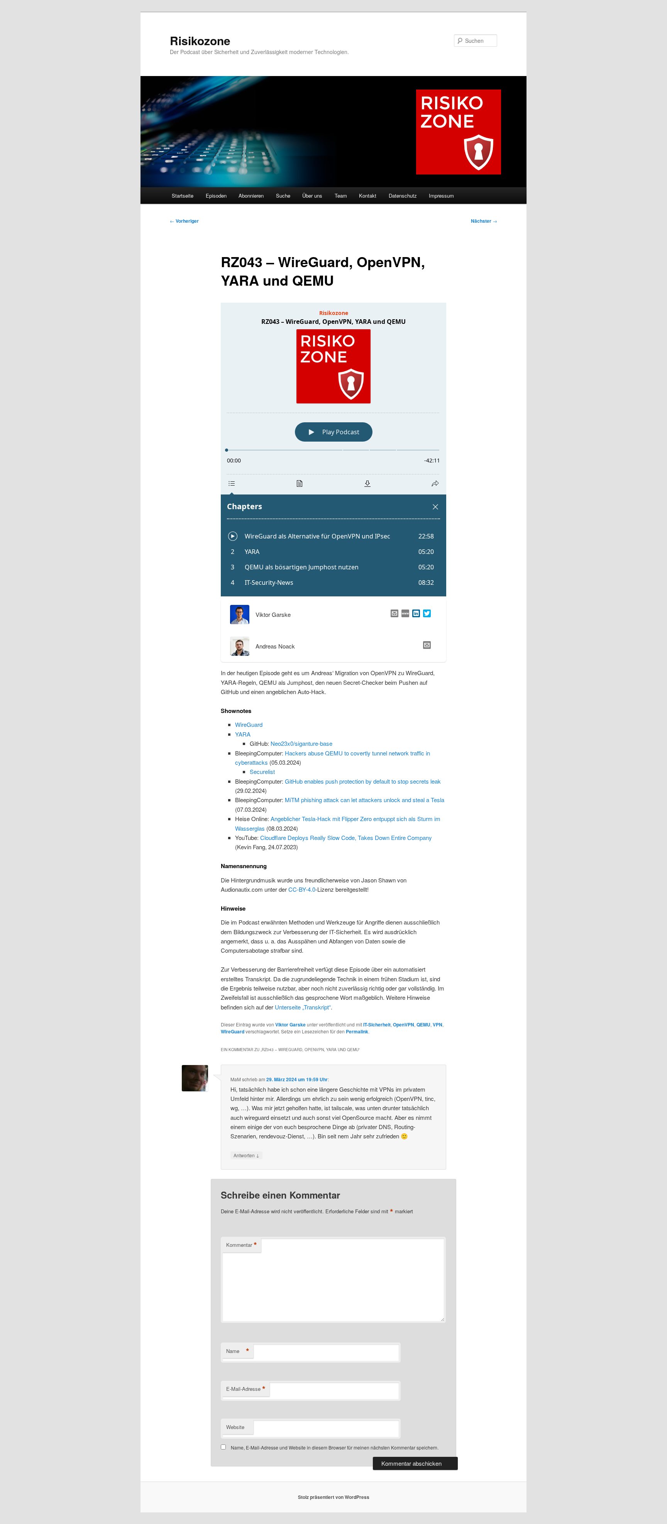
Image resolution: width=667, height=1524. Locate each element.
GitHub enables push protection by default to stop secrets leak (363, 781)
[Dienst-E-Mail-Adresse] (425, 646)
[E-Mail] (393, 615)
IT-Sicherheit (377, 1024)
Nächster (484, 220)
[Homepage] (403, 615)
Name (237, 1351)
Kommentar (241, 1245)
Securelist (262, 771)
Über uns (312, 195)
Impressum (441, 195)
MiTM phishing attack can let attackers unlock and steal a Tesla (364, 800)
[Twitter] (425, 615)
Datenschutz (403, 195)
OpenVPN (403, 1024)
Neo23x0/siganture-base (301, 743)
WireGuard (248, 724)
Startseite (182, 195)
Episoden (216, 195)
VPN (437, 1024)
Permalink (357, 1031)
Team (341, 195)
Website (235, 1427)
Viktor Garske (290, 1024)
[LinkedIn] (414, 615)
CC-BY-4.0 (301, 889)
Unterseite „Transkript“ (303, 1007)
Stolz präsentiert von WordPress (333, 1497)
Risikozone (200, 40)
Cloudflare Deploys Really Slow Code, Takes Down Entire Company (346, 837)
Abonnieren (251, 195)
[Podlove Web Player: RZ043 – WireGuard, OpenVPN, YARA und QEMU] (333, 449)
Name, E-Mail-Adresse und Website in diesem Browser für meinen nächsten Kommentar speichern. (334, 1447)
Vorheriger (184, 220)
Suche (283, 195)
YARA (243, 734)
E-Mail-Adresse (246, 1389)
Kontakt (367, 195)
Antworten (246, 1154)
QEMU (423, 1024)
